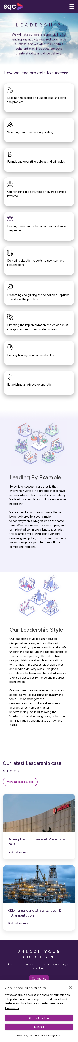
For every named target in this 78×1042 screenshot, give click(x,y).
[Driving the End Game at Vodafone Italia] (39, 813)
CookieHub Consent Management (45, 1035)
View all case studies (20, 782)
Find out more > (18, 852)
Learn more (12, 1008)
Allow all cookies (39, 1018)
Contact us (39, 978)
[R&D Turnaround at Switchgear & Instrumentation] (39, 884)
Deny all (39, 1026)
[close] (70, 987)
